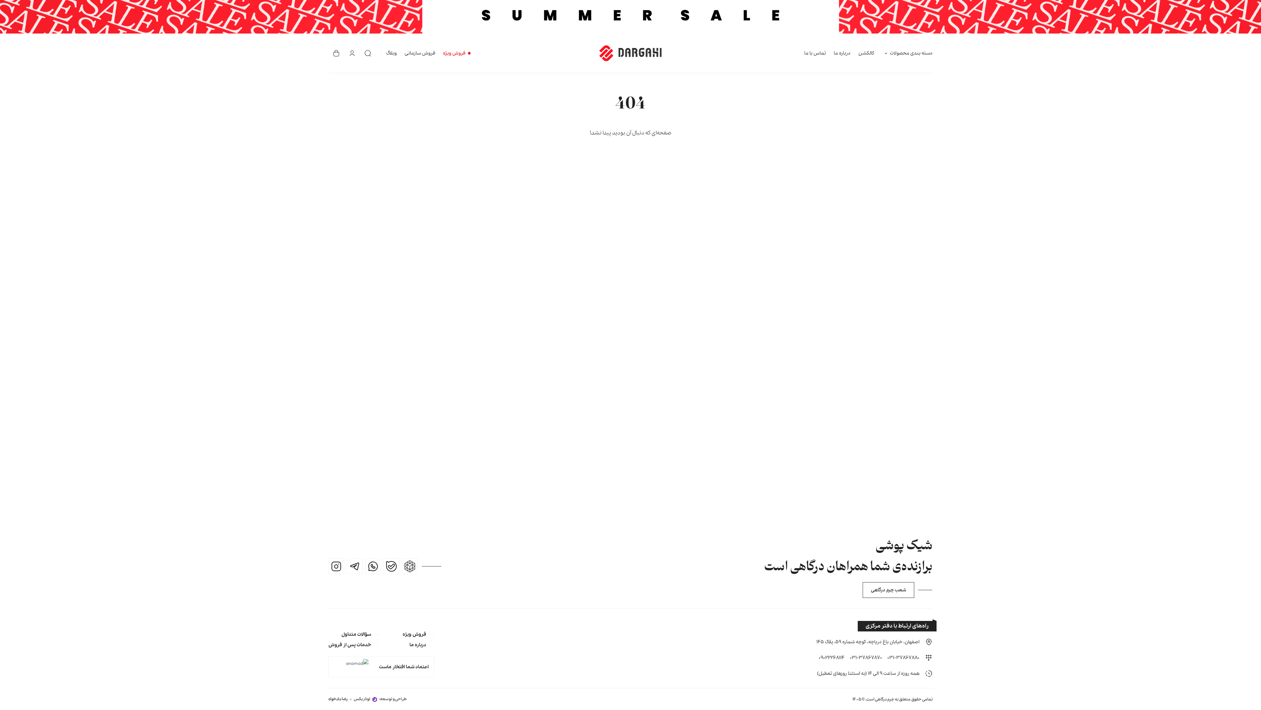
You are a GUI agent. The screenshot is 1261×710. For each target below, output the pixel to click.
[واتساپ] (373, 566)
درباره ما (842, 53)
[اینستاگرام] (336, 566)
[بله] (391, 566)
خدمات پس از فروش (349, 645)
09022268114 (832, 657)
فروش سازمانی (420, 53)
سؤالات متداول (356, 634)
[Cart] (336, 53)
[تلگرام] (355, 566)
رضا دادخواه (338, 699)
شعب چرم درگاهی (888, 590)
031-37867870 (866, 657)
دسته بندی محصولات (911, 53)
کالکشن (866, 53)
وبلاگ (391, 53)
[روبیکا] (410, 566)
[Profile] (352, 53)
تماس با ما (815, 53)
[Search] (368, 53)
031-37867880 (903, 657)
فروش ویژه (454, 53)
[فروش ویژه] (630, 17)
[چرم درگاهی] (630, 53)
